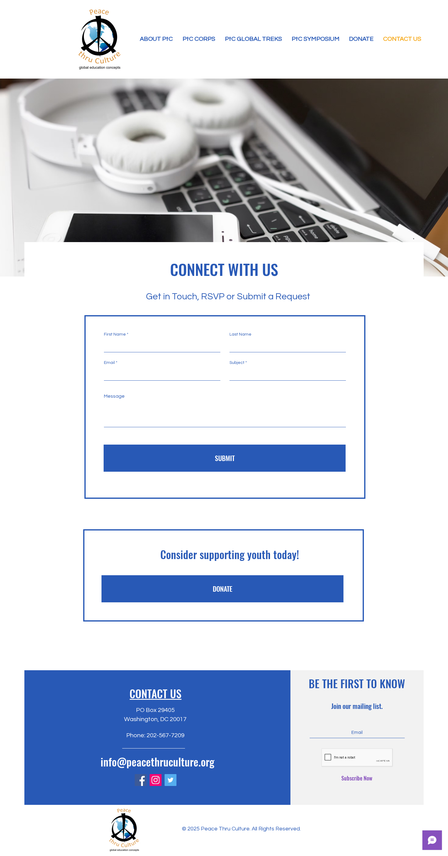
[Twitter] (170, 780)
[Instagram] (156, 780)
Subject (236, 363)
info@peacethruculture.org (157, 762)
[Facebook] (141, 780)
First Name (115, 334)
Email (109, 363)
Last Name (240, 334)
